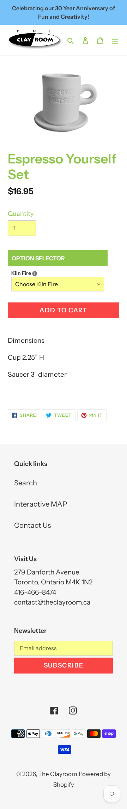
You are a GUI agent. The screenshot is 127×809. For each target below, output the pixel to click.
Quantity (21, 214)
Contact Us (32, 525)
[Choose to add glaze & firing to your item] (34, 273)
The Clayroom (57, 774)
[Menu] (115, 40)
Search (25, 483)
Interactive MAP (40, 504)
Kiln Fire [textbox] (57, 273)
